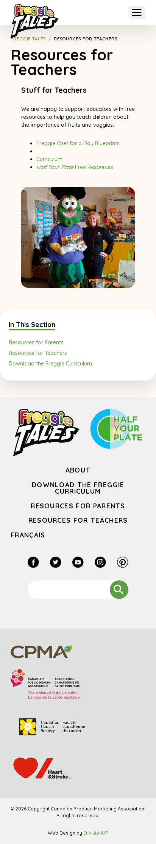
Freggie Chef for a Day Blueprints (78, 143)
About (78, 470)
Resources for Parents (36, 342)
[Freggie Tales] (35, 21)
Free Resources (74, 167)
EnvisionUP (95, 833)
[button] (137, 12)
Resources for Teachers (38, 353)
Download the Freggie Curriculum (50, 363)
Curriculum (49, 159)
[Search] (119, 589)
